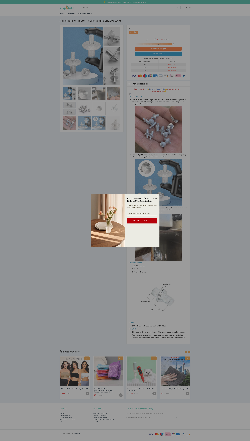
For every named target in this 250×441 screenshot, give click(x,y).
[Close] (157, 196)
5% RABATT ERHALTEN (142, 221)
